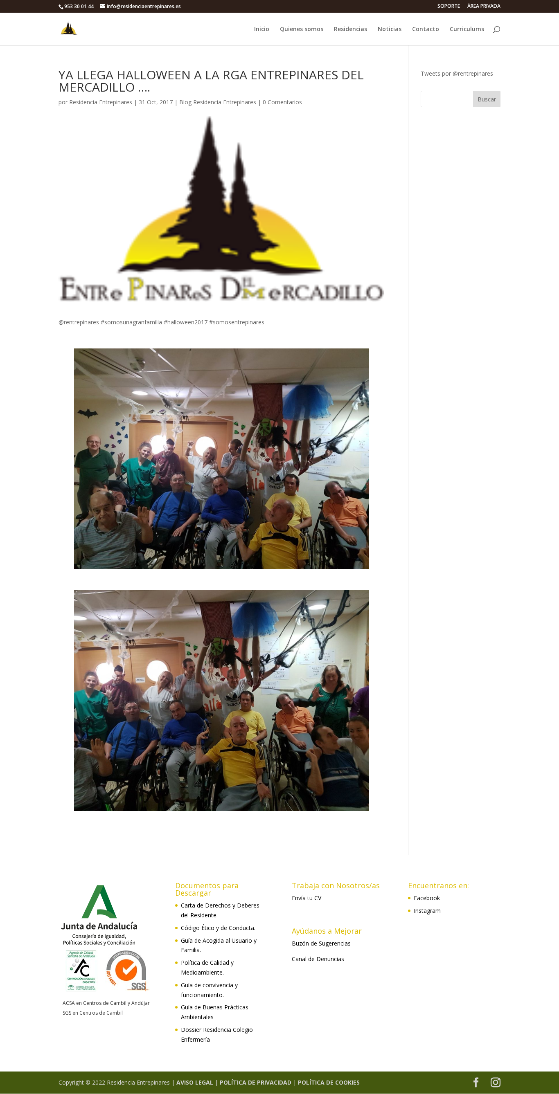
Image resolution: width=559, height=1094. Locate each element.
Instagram (427, 910)
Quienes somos (301, 29)
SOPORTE (448, 6)
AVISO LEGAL (194, 1082)
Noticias (389, 29)
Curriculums (467, 29)
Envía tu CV (306, 898)
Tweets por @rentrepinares (457, 73)
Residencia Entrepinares (100, 102)
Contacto (425, 29)
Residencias (350, 29)
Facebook (427, 898)
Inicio (261, 29)
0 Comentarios (282, 102)
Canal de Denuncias (318, 959)
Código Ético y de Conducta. (218, 928)
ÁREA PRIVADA (483, 6)
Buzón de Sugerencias (321, 943)
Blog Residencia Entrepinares (217, 102)
